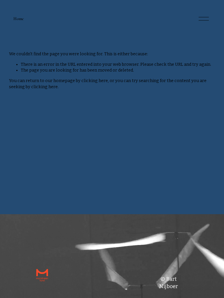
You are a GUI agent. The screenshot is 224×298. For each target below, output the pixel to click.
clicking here (94, 80)
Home (18, 18)
